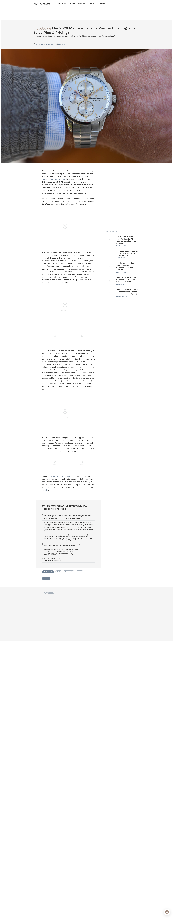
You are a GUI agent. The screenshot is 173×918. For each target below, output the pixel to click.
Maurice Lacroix (48, 571)
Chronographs (69, 571)
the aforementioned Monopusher (61, 476)
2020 (58, 571)
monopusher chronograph (53, 179)
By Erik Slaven (50, 44)
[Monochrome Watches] (42, 4)
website (45, 490)
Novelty (80, 571)
